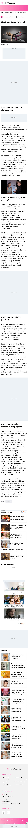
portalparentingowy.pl (6, 12)
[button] (27, 823)
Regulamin (24, 820)
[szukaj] (26, 3)
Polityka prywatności (7, 820)
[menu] (22, 3)
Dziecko (9, 501)
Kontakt (17, 820)
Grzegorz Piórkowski (10, 17)
